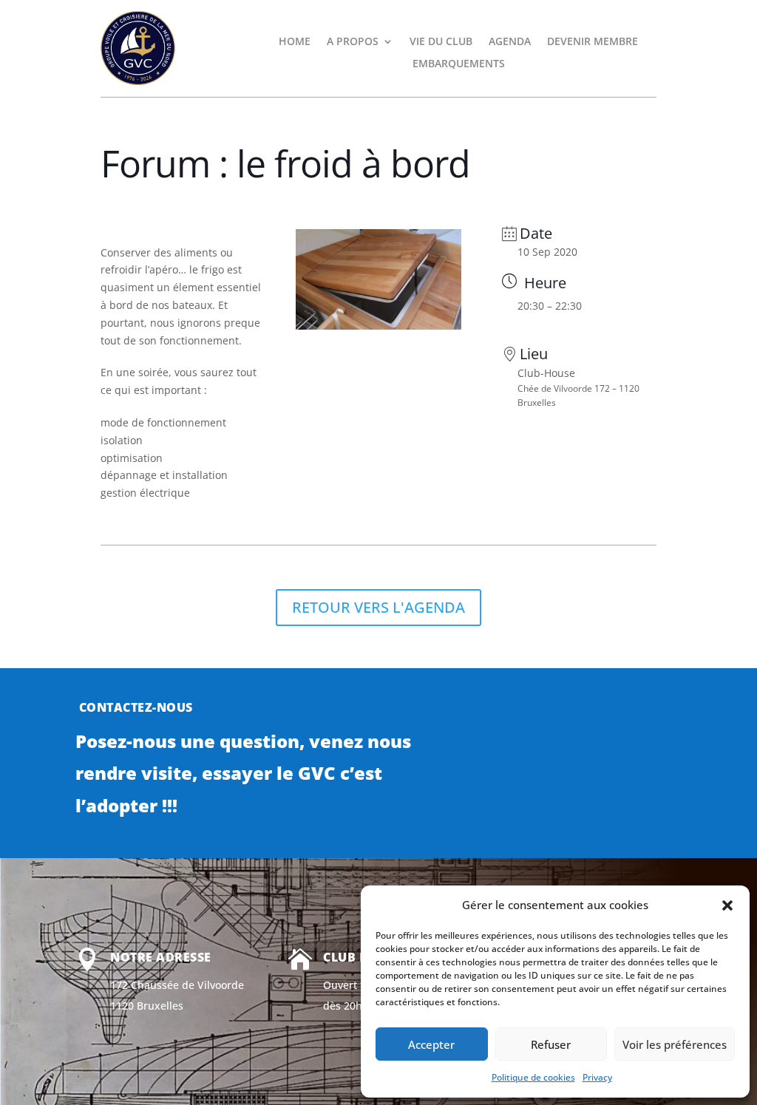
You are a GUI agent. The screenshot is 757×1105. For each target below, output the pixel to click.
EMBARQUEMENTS (459, 64)
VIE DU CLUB (441, 42)
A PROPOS (352, 42)
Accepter (431, 1044)
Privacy (597, 1077)
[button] (727, 905)
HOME (294, 42)
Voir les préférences (674, 1044)
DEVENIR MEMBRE (592, 42)
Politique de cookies (533, 1077)
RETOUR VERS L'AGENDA (378, 607)
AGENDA (510, 42)
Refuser (551, 1044)
